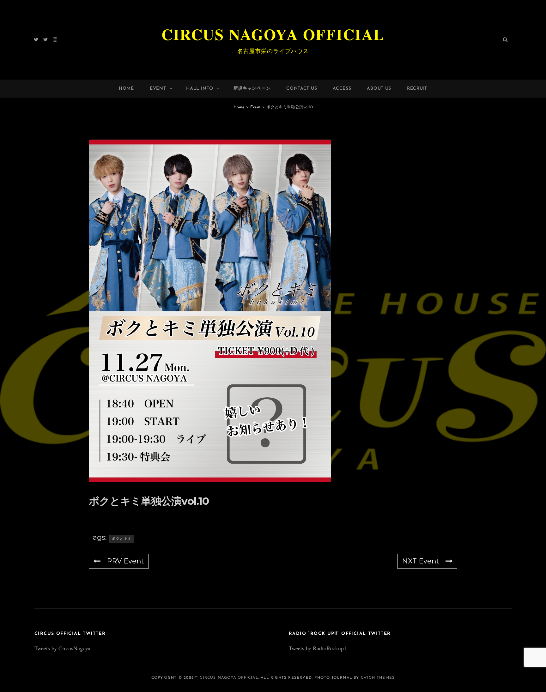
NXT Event (420, 561)
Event (158, 88)
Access (342, 88)
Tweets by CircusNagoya (62, 648)
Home (126, 88)
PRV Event (125, 561)
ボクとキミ (122, 538)
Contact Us (301, 88)
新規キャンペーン (252, 88)
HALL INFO (199, 88)
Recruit (417, 88)
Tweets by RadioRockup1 (318, 648)
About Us (379, 88)
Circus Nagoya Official (273, 34)
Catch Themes (378, 678)
